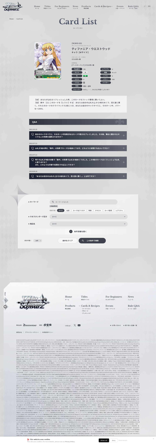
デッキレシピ (86, 313)
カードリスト (86, 308)
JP (145, 6)
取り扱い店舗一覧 (131, 325)
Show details (123, 440)
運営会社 (19, 332)
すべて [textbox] (54, 217)
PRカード (85, 311)
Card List (19, 19)
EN (149, 6)
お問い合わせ (116, 325)
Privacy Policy (70, 441)
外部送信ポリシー (47, 332)
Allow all (104, 440)
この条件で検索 (93, 240)
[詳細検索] (54, 206)
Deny (114, 440)
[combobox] (89, 216)
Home (11, 19)
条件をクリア (68, 240)
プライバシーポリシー (32, 332)
